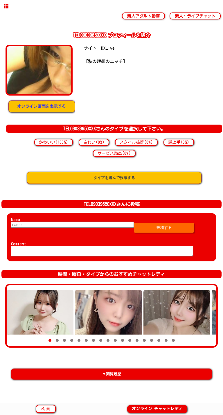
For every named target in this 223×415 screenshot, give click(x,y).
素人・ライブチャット (195, 16)
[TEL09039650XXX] (39, 70)
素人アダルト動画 (143, 16)
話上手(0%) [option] (178, 142)
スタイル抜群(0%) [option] (136, 142)
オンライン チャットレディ (157, 409)
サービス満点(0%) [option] (114, 153)
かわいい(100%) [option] (53, 142)
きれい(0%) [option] (94, 142)
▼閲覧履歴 (111, 374)
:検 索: (45, 409)
